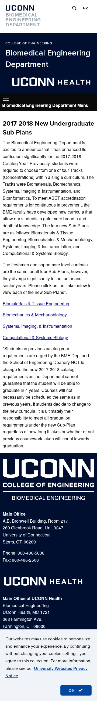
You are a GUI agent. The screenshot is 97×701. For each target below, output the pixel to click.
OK (73, 690)
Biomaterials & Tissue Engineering (36, 303)
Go (6, 99)
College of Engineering (29, 43)
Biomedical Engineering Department (47, 58)
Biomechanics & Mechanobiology (35, 315)
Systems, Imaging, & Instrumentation (37, 326)
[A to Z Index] (85, 8)
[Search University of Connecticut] (74, 8)
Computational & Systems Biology (35, 337)
